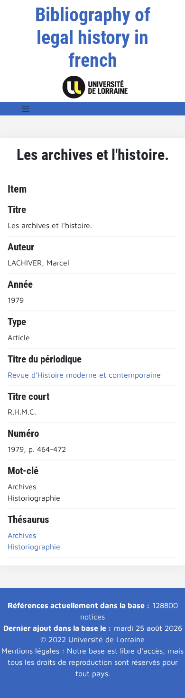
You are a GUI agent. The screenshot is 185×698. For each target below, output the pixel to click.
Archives (22, 535)
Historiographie (34, 546)
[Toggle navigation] (26, 108)
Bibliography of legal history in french (92, 37)
